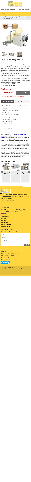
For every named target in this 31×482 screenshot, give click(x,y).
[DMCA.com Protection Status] (15, 262)
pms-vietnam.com (10, 206)
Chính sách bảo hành (6, 259)
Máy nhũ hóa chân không (25, 174)
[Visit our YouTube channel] (2, 214)
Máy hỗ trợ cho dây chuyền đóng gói (16, 17)
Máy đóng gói (4, 218)
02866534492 (10, 200)
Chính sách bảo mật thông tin (8, 255)
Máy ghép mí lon (6, 174)
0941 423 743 (7, 93)
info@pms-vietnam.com (11, 204)
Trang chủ (3, 17)
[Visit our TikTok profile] (6, 214)
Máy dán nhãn (4, 222)
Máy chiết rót (4, 220)
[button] (3, 14)
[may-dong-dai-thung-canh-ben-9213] (15, 36)
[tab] (7, 101)
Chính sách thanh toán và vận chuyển (10, 253)
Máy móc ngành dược (6, 224)
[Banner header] (15, 10)
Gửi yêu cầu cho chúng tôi (23, 92)
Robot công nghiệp (5, 226)
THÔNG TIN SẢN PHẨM (7, 101)
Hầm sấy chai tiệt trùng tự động (15, 174)
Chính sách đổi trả (5, 257)
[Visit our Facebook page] (4, 214)
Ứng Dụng (19, 101)
